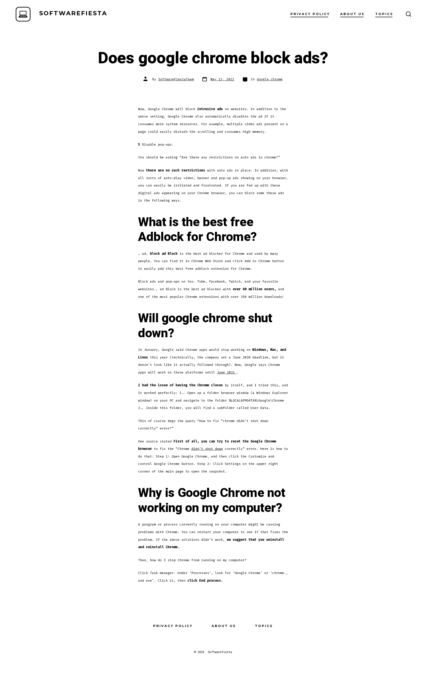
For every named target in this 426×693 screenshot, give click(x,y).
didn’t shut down (207, 449)
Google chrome (270, 79)
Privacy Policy (310, 14)
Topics (384, 14)
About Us (352, 14)
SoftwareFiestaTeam (176, 79)
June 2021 (227, 372)
